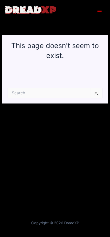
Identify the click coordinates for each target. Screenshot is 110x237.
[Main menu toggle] (99, 10)
